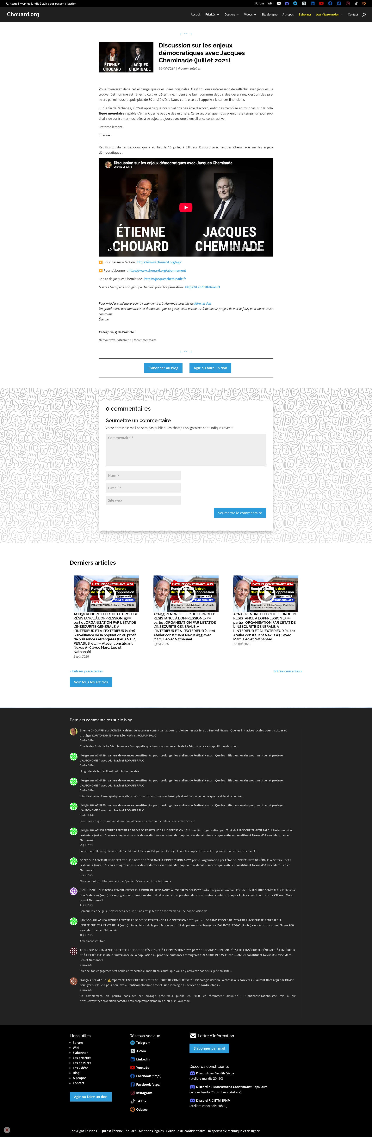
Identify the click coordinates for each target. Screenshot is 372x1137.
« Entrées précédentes (86, 671)
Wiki (270, 3)
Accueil (195, 14)
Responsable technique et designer (234, 1131)
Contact (353, 14)
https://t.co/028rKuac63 (202, 287)
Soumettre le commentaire (240, 513)
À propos (288, 14)
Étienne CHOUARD (92, 730)
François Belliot (90, 980)
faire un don (202, 303)
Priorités (210, 14)
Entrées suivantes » (288, 671)
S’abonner (80, 1053)
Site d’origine (269, 14)
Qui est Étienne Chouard (118, 1131)
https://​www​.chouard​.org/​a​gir (159, 262)
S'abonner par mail (209, 1048)
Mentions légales (151, 1131)
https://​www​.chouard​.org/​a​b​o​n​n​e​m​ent (157, 270)
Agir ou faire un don (210, 368)
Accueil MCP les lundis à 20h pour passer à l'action (43, 3)
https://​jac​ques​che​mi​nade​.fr (165, 279)
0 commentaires (189, 68)
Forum (259, 3)
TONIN (84, 950)
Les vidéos (80, 1068)
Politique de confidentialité (186, 1131)
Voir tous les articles (91, 682)
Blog (76, 1073)
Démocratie (107, 340)
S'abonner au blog (163, 368)
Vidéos (248, 14)
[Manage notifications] (7, 1130)
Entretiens (124, 340)
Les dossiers (82, 1063)
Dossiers (230, 14)
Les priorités (82, 1058)
